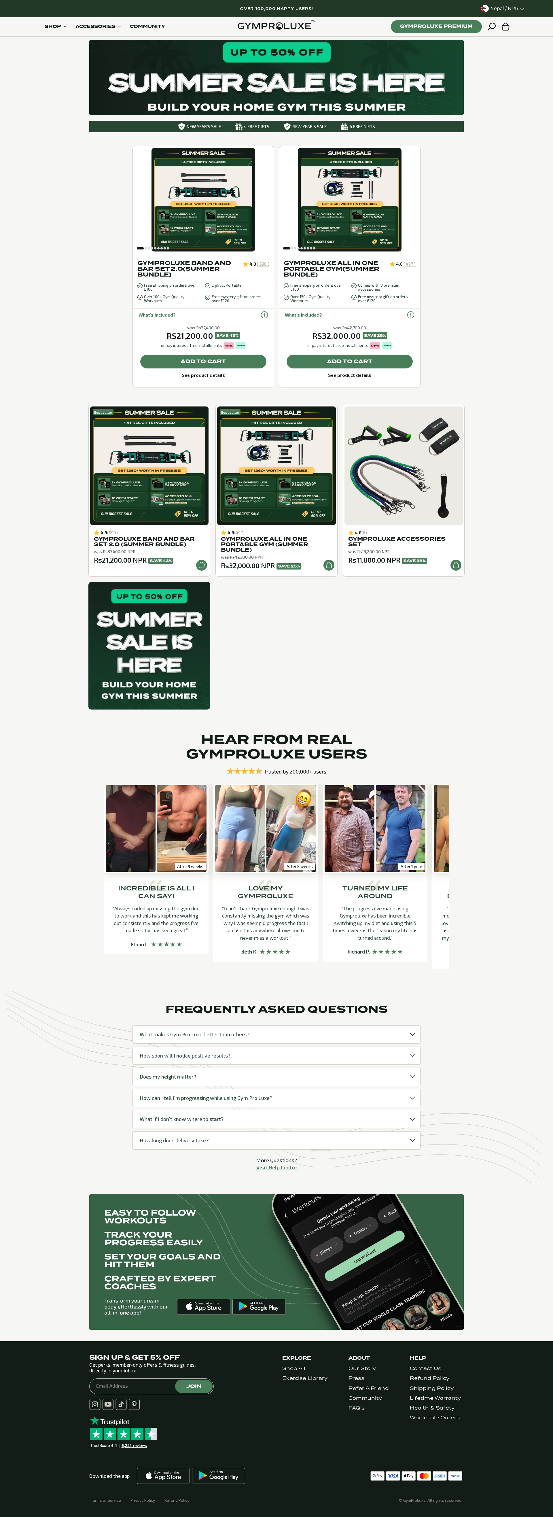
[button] (140, 248)
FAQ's (357, 1408)
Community (365, 1398)
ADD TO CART (203, 362)
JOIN (194, 1386)
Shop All (293, 1368)
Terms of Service (106, 1500)
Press (356, 1378)
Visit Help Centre (276, 1167)
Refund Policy (429, 1378)
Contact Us (425, 1368)
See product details (203, 375)
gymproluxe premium (436, 26)
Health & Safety (432, 1408)
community (147, 26)
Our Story (362, 1368)
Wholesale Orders (435, 1417)
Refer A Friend (369, 1388)
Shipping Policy (432, 1388)
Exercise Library (304, 1378)
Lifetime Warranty (435, 1398)
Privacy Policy (142, 1500)
